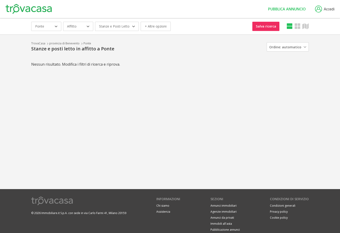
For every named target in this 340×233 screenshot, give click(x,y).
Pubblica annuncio (287, 9)
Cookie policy (279, 218)
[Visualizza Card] (297, 26)
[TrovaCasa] (29, 9)
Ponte (87, 43)
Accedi (329, 9)
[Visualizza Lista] (290, 26)
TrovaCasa (38, 43)
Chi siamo (162, 206)
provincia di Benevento (64, 43)
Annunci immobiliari (223, 206)
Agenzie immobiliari (223, 212)
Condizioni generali (282, 206)
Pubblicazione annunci (225, 230)
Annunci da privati (222, 218)
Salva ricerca (266, 26)
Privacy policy (279, 212)
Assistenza (163, 212)
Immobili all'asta (221, 224)
